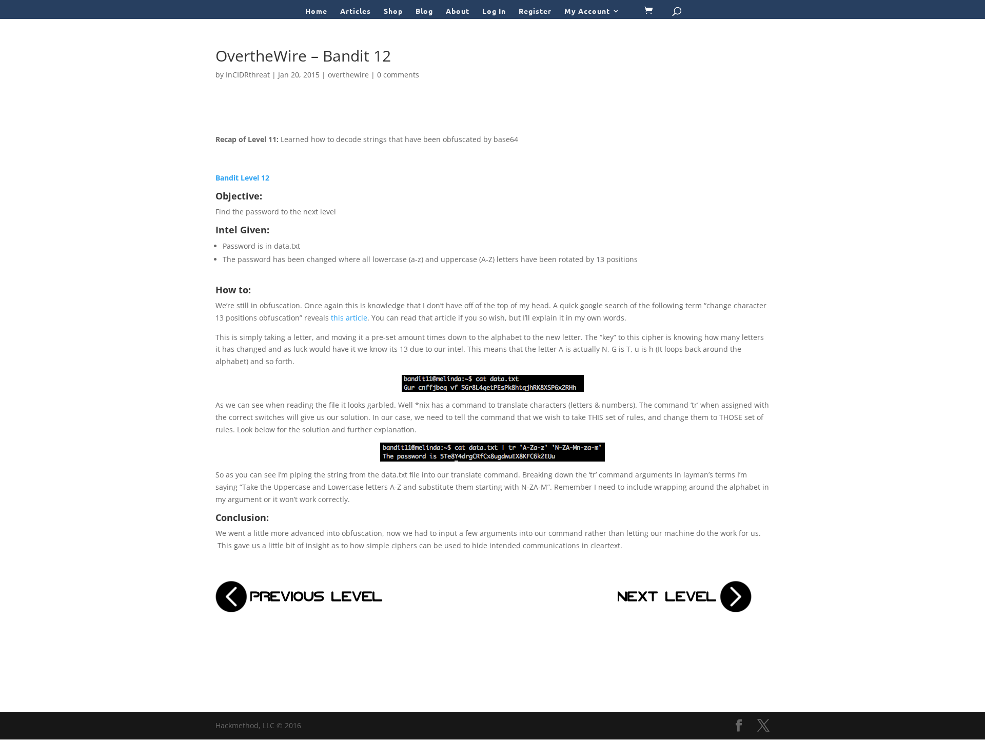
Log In (494, 11)
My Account (587, 11)
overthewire (348, 74)
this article (349, 318)
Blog (424, 11)
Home (316, 11)
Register (535, 11)
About (457, 11)
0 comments (398, 74)
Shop (393, 11)
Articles (355, 11)
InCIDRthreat (248, 74)
